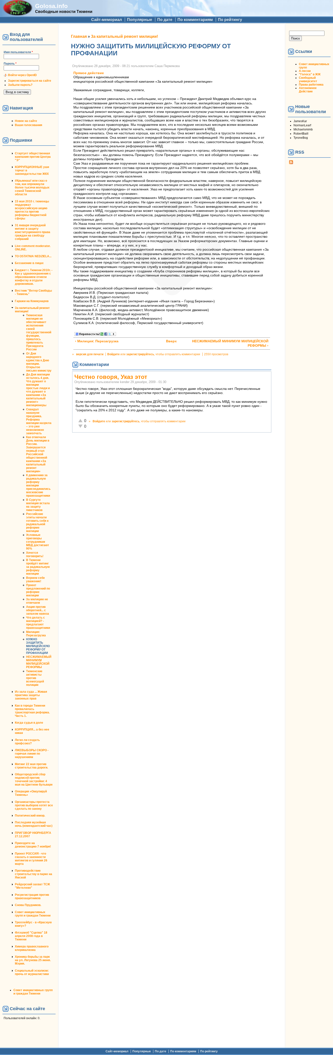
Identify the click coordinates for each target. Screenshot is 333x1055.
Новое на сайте (26, 121)
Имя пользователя (18, 52)
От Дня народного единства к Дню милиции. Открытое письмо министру (38, 362)
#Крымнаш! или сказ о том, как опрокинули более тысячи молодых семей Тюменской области (32, 187)
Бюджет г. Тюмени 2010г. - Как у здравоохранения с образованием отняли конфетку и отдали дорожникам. (33, 277)
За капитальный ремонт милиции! (124, 36)
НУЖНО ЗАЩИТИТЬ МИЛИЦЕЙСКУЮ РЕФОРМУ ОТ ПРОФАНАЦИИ (38, 646)
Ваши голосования (28, 125)
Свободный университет (308, 79)
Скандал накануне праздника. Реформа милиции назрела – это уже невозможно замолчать (38, 421)
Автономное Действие (308, 89)
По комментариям (195, 20)
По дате (164, 20)
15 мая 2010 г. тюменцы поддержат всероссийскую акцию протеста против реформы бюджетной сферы (32, 210)
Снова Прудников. (28, 905)
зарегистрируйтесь (140, 354)
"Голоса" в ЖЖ (310, 74)
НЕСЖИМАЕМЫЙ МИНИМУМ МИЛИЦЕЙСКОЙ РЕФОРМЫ (38, 662)
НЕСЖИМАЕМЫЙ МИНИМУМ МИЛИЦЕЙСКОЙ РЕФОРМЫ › (230, 343)
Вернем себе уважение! (35, 579)
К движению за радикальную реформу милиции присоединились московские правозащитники (38, 485)
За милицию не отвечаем (37, 601)
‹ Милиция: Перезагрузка (96, 341)
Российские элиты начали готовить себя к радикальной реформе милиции (37, 522)
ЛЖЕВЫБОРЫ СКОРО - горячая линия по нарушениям (32, 754)
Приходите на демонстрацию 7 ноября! (33, 844)
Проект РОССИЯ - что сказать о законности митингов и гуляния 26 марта (31, 859)
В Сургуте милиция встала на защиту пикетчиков (38, 505)
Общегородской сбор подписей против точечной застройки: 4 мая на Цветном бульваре (34, 779)
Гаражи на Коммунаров (32, 301)
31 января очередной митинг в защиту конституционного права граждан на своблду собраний (32, 232)
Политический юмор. (30, 815)
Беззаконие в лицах (29, 263)
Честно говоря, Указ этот (110, 377)
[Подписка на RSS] (291, 163)
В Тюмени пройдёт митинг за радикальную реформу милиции (38, 566)
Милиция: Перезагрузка (36, 633)
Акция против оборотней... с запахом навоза (37, 610)
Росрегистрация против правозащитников (32, 896)
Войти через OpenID (22, 75)
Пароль (10, 63)
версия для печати (89, 354)
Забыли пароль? (20, 85)
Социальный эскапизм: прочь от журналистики (32, 972)
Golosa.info (51, 6)
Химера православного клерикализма (32, 948)
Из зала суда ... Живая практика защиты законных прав (31, 695)
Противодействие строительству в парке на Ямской (33, 874)
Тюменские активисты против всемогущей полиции (35, 678)
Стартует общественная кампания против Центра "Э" (33, 157)
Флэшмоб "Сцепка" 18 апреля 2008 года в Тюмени (31, 936)
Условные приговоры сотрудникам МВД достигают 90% (37, 541)
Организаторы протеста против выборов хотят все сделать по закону (34, 805)
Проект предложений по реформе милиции (38, 590)
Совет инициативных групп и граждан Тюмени (32, 913)
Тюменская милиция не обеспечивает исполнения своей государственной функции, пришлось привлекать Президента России (38, 332)
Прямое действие (88, 73)
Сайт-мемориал (106, 20)
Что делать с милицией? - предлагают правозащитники (38, 623)
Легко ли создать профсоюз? (27, 741)
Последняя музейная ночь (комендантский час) (33, 824)
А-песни (305, 71)
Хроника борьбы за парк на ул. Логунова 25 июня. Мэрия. (33, 960)
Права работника (311, 84)
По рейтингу (230, 20)
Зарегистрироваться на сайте (29, 80)
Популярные (139, 20)
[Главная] (17, 14)
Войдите (113, 354)
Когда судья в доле (29, 722)
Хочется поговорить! (34, 554)
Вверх (170, 341)
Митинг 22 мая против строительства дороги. (31, 765)
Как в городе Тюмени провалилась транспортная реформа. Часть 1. (32, 711)
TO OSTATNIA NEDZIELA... (33, 256)
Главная (79, 36)
